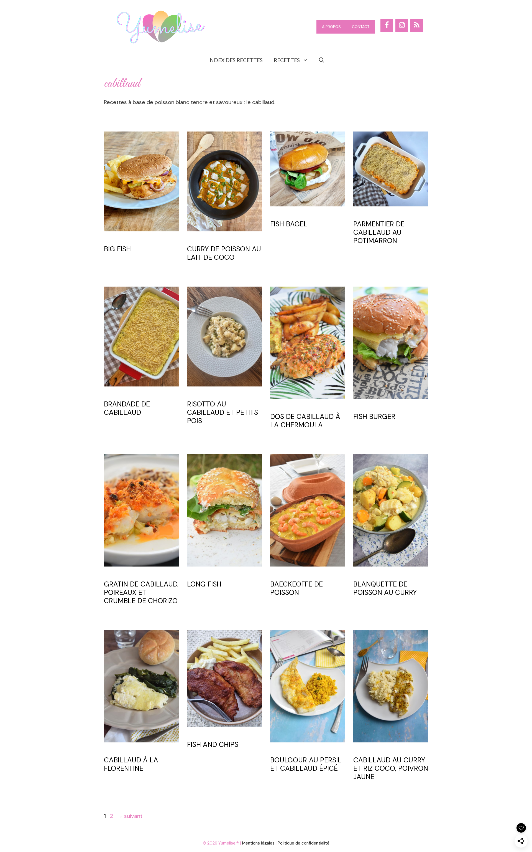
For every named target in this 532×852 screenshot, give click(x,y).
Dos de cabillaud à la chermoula (305, 420)
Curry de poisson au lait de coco (224, 253)
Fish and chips (212, 744)
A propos (331, 26)
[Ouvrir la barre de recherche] (321, 60)
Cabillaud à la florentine (131, 764)
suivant (129, 816)
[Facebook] (386, 25)
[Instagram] (401, 25)
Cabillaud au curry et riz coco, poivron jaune (390, 768)
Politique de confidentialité (303, 843)
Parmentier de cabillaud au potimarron (379, 232)
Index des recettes (235, 60)
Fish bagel (289, 224)
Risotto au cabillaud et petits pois (222, 412)
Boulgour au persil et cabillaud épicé (306, 764)
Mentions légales (258, 843)
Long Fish (204, 584)
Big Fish (117, 249)
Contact (360, 26)
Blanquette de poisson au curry (385, 588)
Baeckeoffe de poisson (296, 588)
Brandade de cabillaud (127, 408)
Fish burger (374, 416)
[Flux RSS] (416, 25)
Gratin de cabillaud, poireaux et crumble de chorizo (141, 592)
